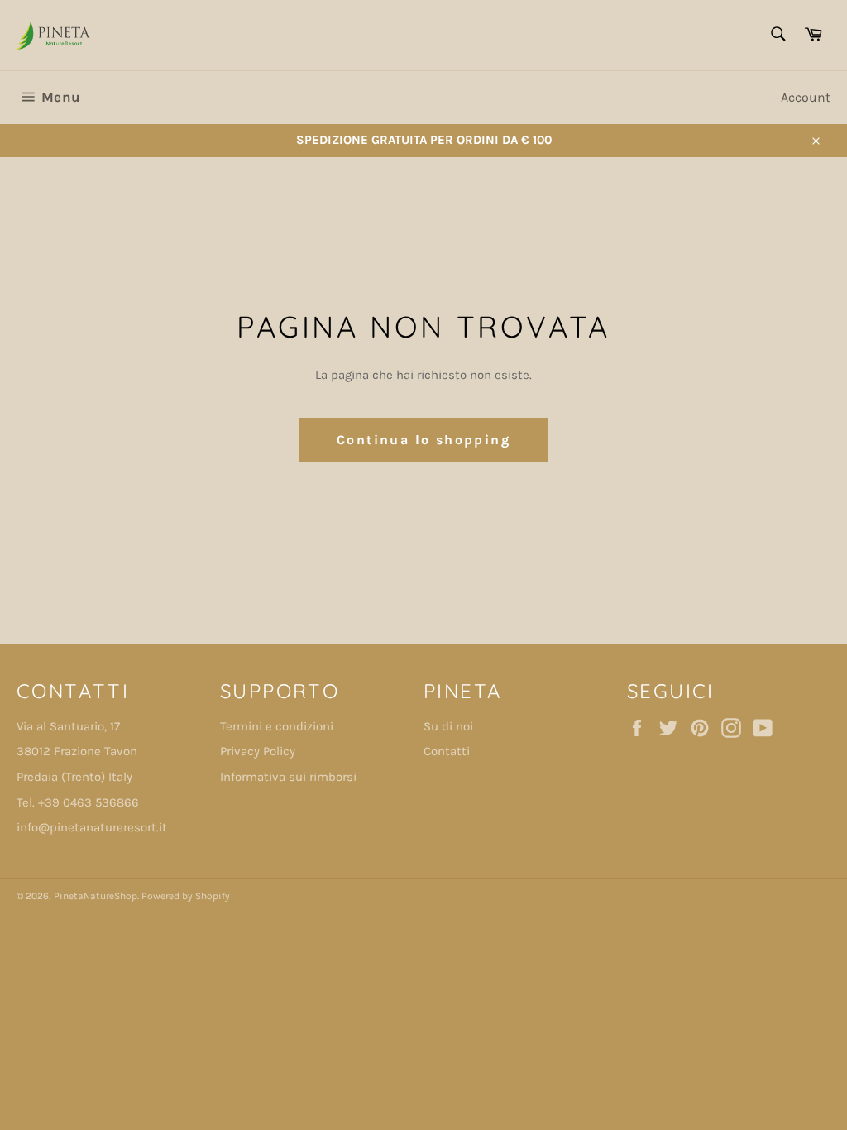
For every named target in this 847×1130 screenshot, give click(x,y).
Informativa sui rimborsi (288, 776)
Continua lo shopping (423, 440)
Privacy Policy (257, 751)
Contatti (447, 751)
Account (805, 97)
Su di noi (448, 726)
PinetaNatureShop (95, 896)
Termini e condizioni (276, 726)
